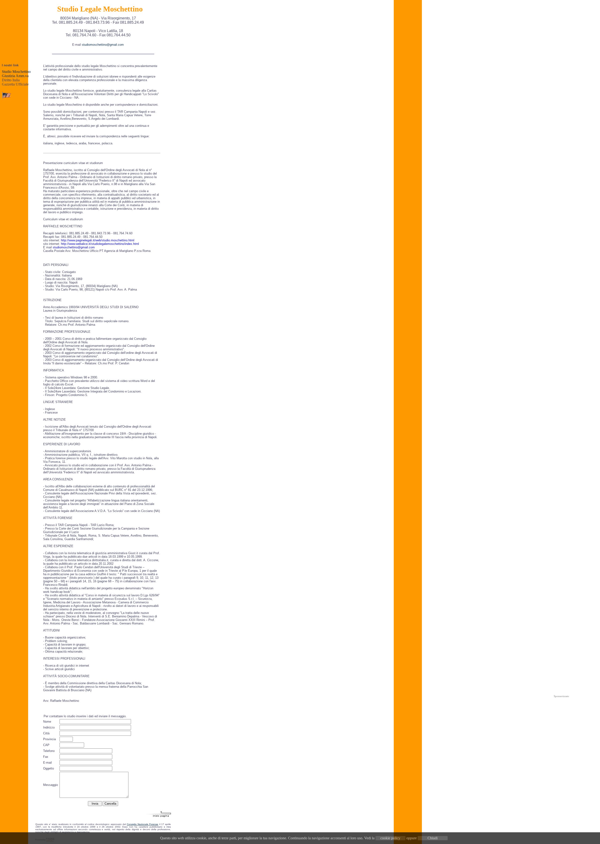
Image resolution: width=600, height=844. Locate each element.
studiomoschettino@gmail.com (103, 44)
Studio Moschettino (16, 72)
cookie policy (390, 838)
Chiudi (433, 838)
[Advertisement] (561, 769)
